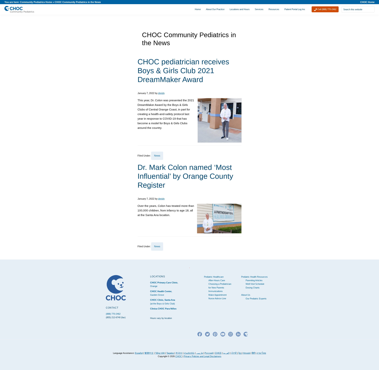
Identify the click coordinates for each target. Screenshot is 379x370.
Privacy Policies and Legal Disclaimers (202, 356)
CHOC (178, 356)
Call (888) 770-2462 (326, 9)
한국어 (179, 353)
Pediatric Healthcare (214, 277)
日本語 (218, 353)
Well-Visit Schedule (255, 284)
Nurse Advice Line (217, 298)
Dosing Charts (253, 287)
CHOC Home (367, 2)
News (157, 155)
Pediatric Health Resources (254, 277)
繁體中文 (148, 353)
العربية (226, 353)
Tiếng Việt (160, 353)
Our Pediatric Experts (256, 298)
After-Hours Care (216, 280)
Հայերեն (189, 353)
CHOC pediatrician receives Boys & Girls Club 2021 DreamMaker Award (183, 71)
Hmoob (246, 353)
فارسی (199, 353)
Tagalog (170, 353)
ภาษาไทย (261, 353)
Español (139, 353)
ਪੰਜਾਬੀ (234, 353)
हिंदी (253, 353)
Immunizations (215, 291)
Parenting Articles (254, 280)
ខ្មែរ (240, 353)
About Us (245, 295)
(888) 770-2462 (113, 314)
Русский (209, 353)
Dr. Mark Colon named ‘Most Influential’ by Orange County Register (185, 176)
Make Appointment (217, 295)
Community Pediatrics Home (36, 2)
